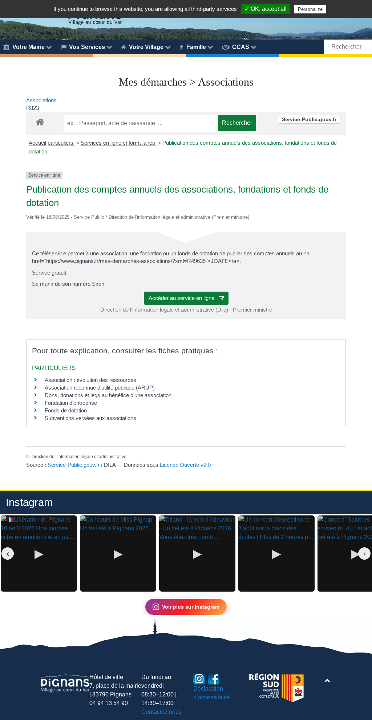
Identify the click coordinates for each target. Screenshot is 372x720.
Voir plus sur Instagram (190, 607)
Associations (41, 100)
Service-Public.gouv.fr (309, 119)
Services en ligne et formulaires (119, 143)
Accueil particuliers (52, 143)
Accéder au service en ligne (184, 298)
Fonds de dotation (66, 410)
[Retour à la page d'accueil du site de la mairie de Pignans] (65, 682)
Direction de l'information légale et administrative (78, 456)
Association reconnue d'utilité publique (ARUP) (100, 387)
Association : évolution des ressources (90, 380)
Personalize (310, 9)
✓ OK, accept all (265, 9)
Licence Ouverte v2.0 (185, 465)
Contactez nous (161, 712)
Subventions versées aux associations (90, 418)
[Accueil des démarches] (40, 121)
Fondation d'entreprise (71, 403)
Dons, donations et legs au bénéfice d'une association (108, 395)
